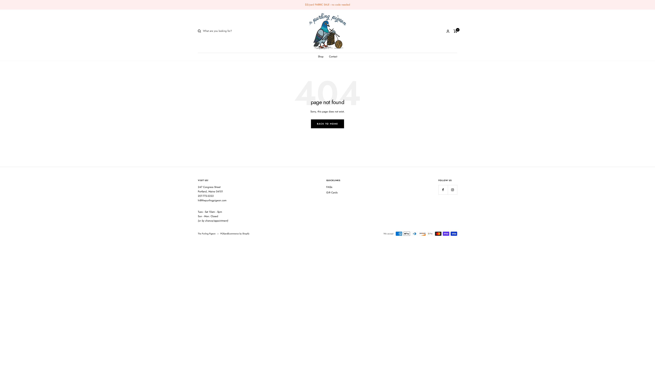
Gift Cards (332, 192)
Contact (333, 56)
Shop (321, 56)
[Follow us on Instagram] (452, 189)
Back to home (327, 123)
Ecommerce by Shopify (238, 233)
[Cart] (455, 31)
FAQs (329, 187)
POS (222, 233)
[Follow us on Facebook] (443, 189)
